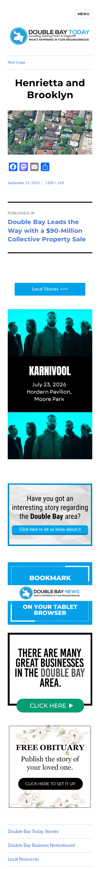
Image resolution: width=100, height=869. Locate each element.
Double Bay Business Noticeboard (41, 845)
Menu (83, 14)
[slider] (55, 454)
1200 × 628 (54, 183)
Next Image (16, 62)
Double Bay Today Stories (33, 831)
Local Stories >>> (50, 289)
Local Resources (23, 859)
